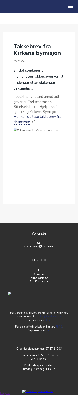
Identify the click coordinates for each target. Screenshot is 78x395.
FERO (59, 327)
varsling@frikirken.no (48, 316)
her (48, 320)
